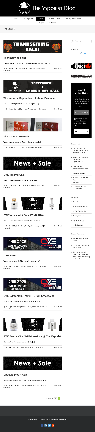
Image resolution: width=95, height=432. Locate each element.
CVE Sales (9, 255)
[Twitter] (85, 53)
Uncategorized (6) (78, 216)
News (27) (76, 202)
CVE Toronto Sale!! (14, 174)
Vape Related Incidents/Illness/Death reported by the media (80, 168)
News (34, 68)
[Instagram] (81, 53)
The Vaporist (41, 68)
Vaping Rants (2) (78, 220)
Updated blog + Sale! (15, 374)
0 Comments (42, 109)
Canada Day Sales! (79, 187)
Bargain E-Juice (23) (81, 206)
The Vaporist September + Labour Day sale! (29, 98)
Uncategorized (38, 226)
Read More (57, 68)
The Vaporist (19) (80, 211)
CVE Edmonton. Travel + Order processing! (29, 296)
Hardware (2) (79, 225)
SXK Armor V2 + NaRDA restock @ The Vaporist (32, 336)
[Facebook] (78, 53)
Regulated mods (80, 259)
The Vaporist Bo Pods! (16, 136)
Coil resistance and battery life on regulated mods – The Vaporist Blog (81, 254)
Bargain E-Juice (27, 68)
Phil (6, 68)
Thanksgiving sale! (14, 57)
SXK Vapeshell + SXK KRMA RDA (23, 215)
